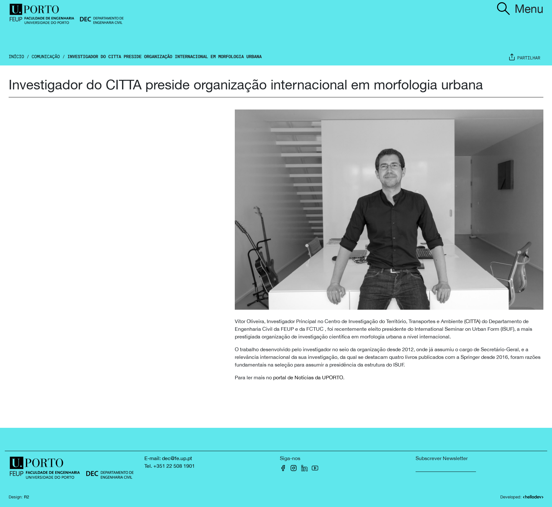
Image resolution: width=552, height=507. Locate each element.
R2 (26, 497)
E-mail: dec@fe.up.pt (168, 458)
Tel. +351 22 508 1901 (169, 466)
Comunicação (46, 56)
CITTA (472, 321)
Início (16, 56)
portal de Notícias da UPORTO (308, 377)
